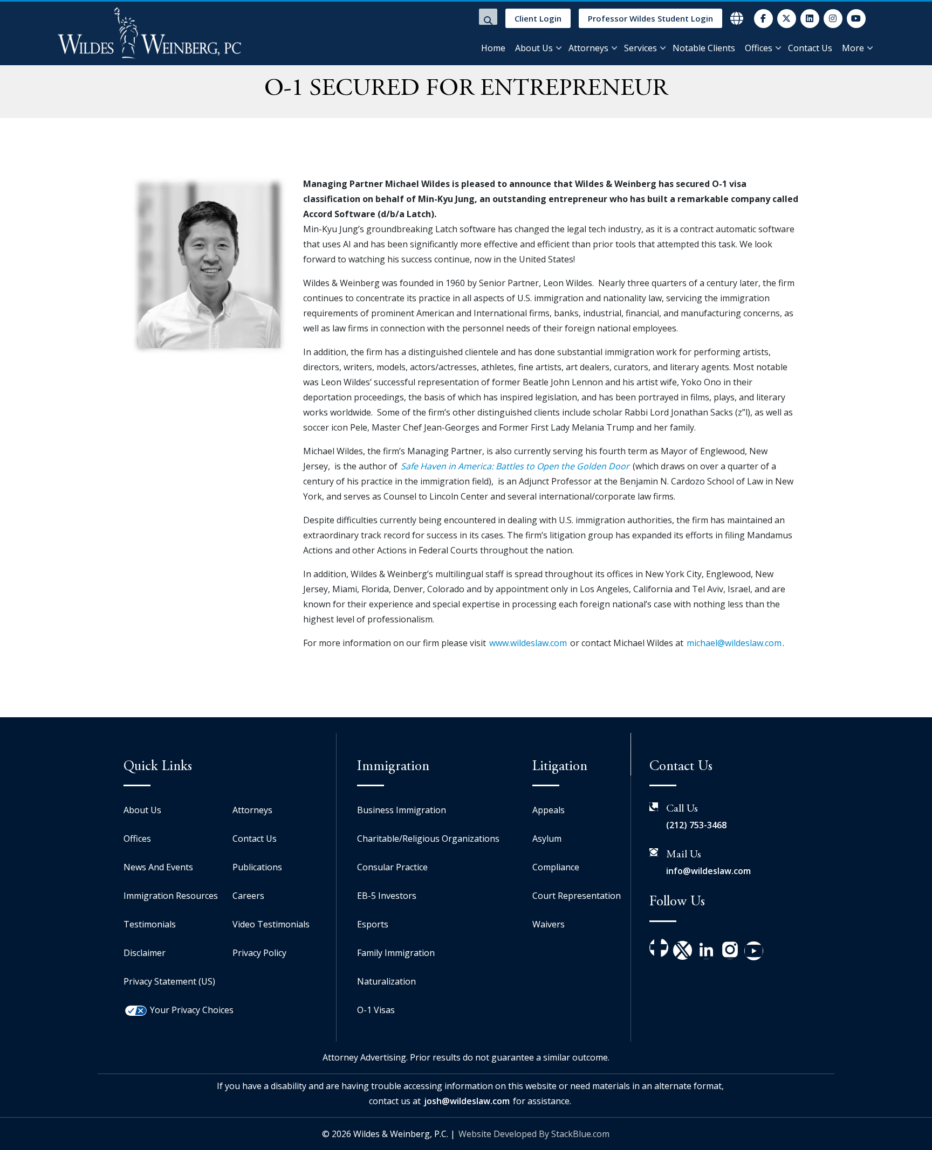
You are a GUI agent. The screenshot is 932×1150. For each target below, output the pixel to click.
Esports (372, 924)
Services (640, 48)
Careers (248, 896)
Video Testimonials (271, 924)
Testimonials (150, 924)
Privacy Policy (259, 953)
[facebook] (763, 18)
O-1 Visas (376, 1010)
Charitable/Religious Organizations (428, 838)
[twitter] (786, 18)
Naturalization (386, 981)
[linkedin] (809, 18)
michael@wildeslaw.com (734, 643)
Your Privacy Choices (192, 1010)
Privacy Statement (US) (169, 981)
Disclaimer (145, 953)
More (853, 48)
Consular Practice (392, 867)
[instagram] (833, 18)
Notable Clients (704, 48)
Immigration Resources (171, 896)
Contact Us (810, 48)
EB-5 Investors (386, 896)
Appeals (548, 810)
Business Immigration (401, 810)
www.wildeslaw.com (528, 643)
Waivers (548, 924)
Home (493, 48)
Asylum (546, 838)
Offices (758, 48)
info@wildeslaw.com (708, 871)
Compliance (555, 867)
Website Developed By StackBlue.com (533, 1134)
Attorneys (588, 48)
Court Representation (576, 896)
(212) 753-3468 (696, 825)
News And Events (158, 867)
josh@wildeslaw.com (467, 1101)
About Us (534, 48)
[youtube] (856, 18)
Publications (257, 867)
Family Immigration (396, 953)
